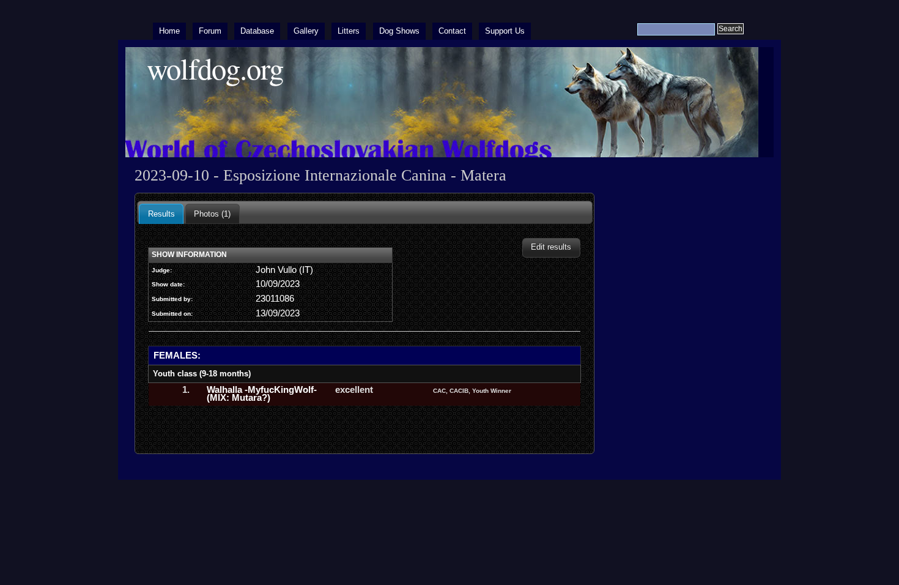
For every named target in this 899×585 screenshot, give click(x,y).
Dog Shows (399, 30)
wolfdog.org (215, 68)
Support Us (505, 30)
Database (257, 30)
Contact (452, 30)
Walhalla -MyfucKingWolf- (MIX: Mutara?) (262, 394)
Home (169, 30)
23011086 (275, 299)
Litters (349, 30)
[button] (551, 247)
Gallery (306, 30)
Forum (210, 30)
